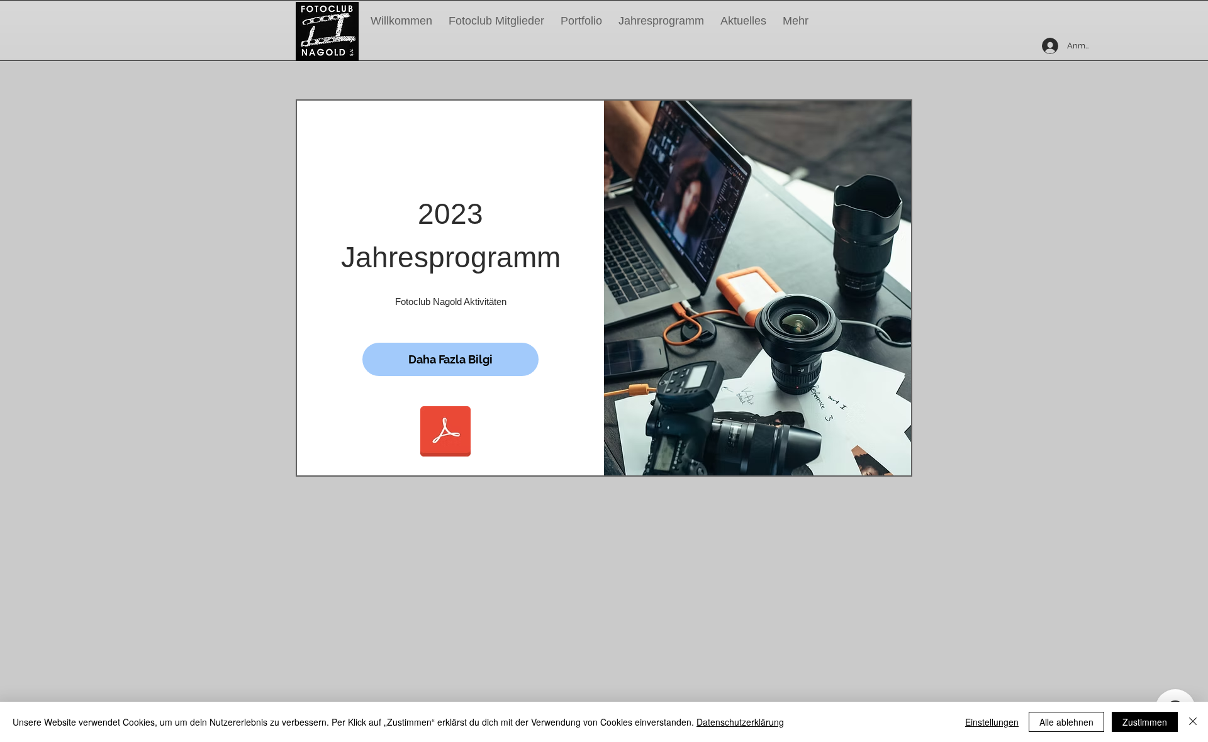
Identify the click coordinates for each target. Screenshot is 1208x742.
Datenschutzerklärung (740, 722)
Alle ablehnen (1066, 722)
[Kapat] (1192, 722)
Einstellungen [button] (992, 722)
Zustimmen (1144, 722)
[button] (661, 21)
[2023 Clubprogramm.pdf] (445, 433)
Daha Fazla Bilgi (450, 359)
